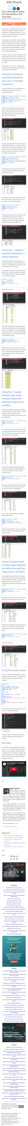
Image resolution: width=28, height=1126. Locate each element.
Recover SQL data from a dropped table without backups (14, 1062)
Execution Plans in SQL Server (14, 928)
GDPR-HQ (9, 1124)
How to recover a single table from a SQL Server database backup (14, 1083)
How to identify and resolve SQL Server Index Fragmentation (14, 896)
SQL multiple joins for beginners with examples (14, 890)
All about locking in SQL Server (14, 1003)
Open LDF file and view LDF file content (14, 1077)
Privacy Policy (16, 1121)
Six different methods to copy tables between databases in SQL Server (14, 975)
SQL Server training (13, 5)
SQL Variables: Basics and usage (14, 905)
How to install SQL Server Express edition (14, 1019)
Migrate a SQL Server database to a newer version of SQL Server (14, 1099)
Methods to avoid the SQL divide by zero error (14, 983)
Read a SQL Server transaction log (14, 1047)
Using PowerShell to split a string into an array (14, 1014)
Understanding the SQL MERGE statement (14, 907)
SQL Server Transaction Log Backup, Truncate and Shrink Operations (14, 971)
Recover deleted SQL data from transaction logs (14, 1068)
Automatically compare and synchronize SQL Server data (14, 1074)
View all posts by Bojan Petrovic (10, 826)
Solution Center (17, 805)
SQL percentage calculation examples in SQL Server (14, 926)
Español (10, 9)
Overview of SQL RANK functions (14, 934)
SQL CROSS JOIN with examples (14, 903)
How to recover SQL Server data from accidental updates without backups (14, 1071)
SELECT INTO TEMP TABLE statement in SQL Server (14, 909)
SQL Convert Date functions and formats (14, 919)
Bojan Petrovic (17, 18)
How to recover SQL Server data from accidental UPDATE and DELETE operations (14, 1052)
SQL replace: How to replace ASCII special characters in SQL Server (14, 992)
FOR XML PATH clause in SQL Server (14, 846)
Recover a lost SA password (14, 898)
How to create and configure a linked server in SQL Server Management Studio (14, 989)
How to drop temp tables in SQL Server (14, 1009)
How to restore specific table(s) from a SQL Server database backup (14, 1065)
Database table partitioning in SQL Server (14, 1007)
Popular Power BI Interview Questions (14, 924)
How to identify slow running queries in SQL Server (14, 995)
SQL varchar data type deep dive (14, 997)
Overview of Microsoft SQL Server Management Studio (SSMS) (14, 931)
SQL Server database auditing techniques (14, 1049)
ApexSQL (12, 813)
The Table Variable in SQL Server (14, 901)
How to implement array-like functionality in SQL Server (14, 1000)
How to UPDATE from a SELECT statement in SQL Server (14, 914)
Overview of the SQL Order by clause (14, 837)
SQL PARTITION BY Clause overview (14, 887)
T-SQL (3, 850)
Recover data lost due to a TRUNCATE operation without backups (14, 1086)
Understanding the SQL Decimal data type (14, 916)
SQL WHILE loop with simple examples (14, 911)
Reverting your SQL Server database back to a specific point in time (14, 1093)
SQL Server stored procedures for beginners (14, 1005)
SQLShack (14, 2)
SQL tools (7, 749)
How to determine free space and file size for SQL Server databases (14, 1012)
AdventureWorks (13, 66)
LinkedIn (16, 823)
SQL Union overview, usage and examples (14, 1021)
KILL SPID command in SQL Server (14, 1017)
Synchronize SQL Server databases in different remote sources (14, 1058)
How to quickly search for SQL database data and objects (14, 1055)
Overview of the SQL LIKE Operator (14, 835)
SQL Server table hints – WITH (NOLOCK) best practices (14, 892)
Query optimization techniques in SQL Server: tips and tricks (14, 986)
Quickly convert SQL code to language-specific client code (14, 1080)
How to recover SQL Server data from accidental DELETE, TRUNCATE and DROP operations (14, 1090)
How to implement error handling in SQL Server (14, 977)
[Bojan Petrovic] (6, 794)
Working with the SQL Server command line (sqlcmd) (14, 921)
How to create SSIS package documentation (14, 1096)
